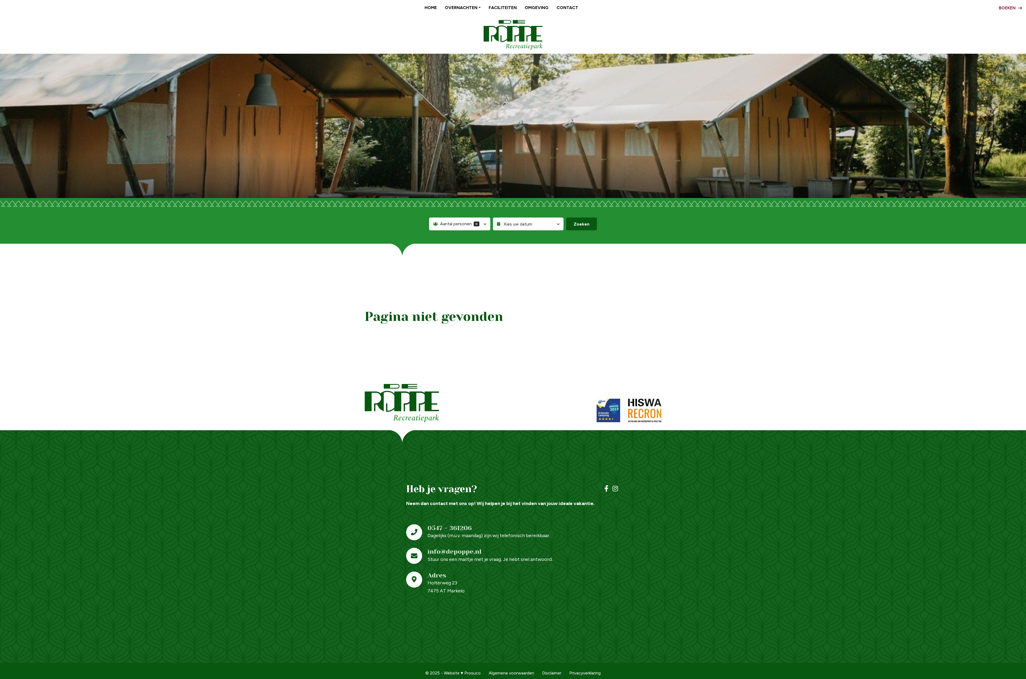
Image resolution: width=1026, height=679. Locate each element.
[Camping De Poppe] (513, 35)
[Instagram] (615, 488)
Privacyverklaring (585, 673)
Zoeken (581, 224)
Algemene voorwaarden (511, 673)
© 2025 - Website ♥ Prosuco (453, 673)
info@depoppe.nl (454, 551)
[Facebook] (606, 488)
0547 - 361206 (450, 528)
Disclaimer (551, 673)
